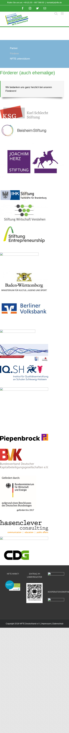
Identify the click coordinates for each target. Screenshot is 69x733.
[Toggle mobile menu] (62, 13)
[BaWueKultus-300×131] (24, 272)
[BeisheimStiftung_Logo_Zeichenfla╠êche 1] (24, 123)
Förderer (14, 53)
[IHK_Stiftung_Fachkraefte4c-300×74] (24, 190)
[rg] (32, 142)
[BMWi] (18, 476)
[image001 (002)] (24, 343)
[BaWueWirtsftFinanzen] (19, 253)
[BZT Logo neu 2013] (24, 388)
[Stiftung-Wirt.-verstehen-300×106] (24, 205)
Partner (14, 48)
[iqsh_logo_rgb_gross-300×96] (24, 366)
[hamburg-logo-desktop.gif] (17, 330)
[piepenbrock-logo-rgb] (24, 435)
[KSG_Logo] (24, 106)
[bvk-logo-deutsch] (24, 450)
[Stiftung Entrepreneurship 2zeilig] (24, 225)
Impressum (46, 624)
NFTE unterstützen (20, 58)
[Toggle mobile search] (56, 13)
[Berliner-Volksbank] (24, 296)
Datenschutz (57, 624)
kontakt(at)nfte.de (54, 2)
